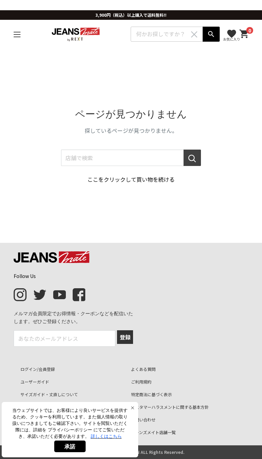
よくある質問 (143, 369)
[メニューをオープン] (17, 34)
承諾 (69, 446)
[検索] (211, 34)
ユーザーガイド (34, 382)
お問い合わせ (143, 419)
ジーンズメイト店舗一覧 (153, 432)
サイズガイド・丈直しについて (49, 394)
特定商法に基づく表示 (151, 394)
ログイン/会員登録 (37, 369)
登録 (125, 337)
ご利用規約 (141, 382)
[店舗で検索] (192, 158)
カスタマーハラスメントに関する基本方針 (170, 407)
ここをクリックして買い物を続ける (131, 179)
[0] (244, 34)
